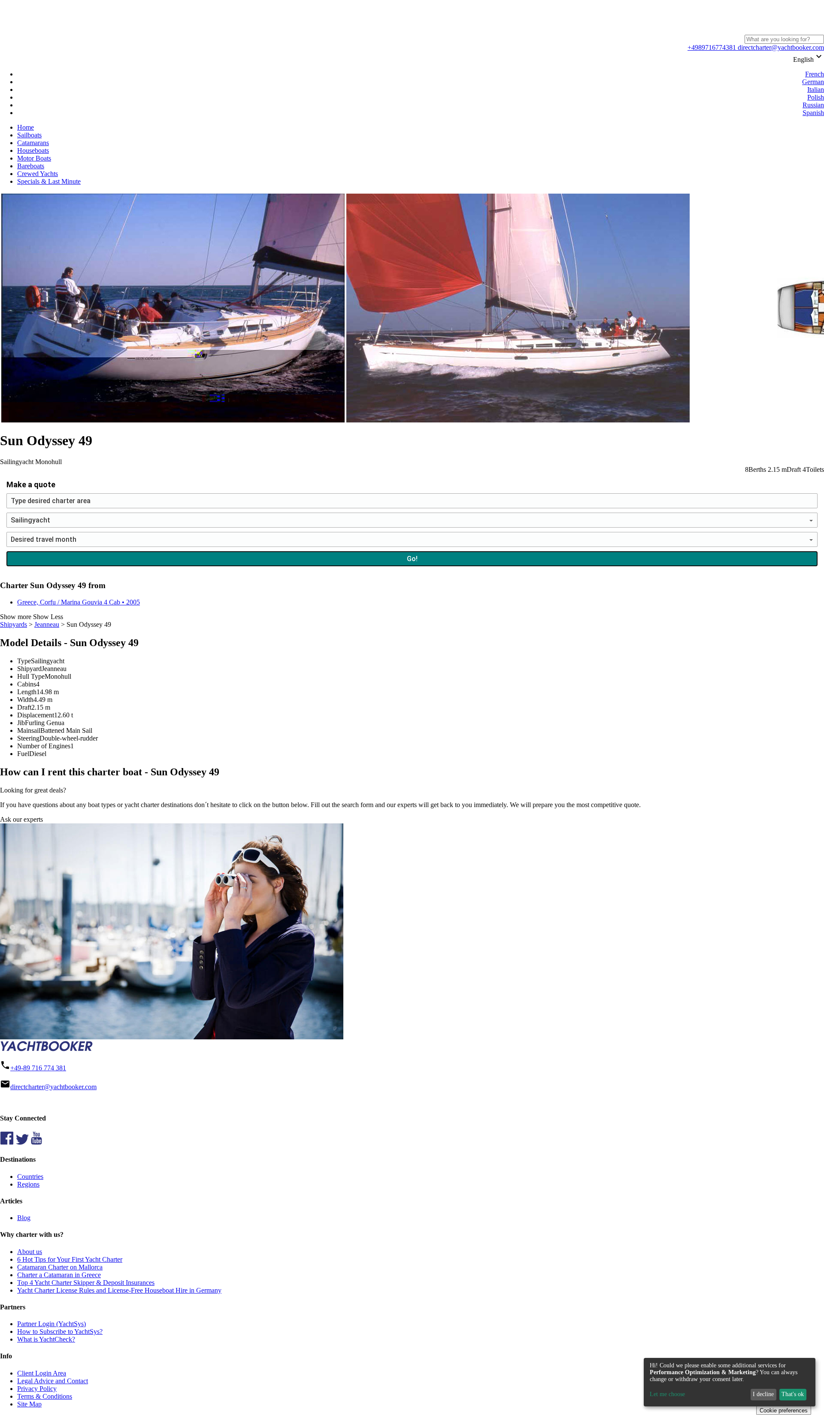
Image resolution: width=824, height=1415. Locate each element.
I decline (763, 1394)
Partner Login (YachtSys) (51, 1323)
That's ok (793, 1394)
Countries (30, 1176)
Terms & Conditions (44, 1396)
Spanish (813, 112)
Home (25, 127)
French (814, 74)
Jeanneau (46, 624)
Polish (815, 97)
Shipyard (29, 668)
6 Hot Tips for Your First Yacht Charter (69, 1259)
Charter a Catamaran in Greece (59, 1274)
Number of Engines (43, 746)
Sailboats (29, 135)
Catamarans (33, 142)
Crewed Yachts (37, 173)
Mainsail (28, 730)
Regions (28, 1184)
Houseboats (33, 150)
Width (25, 699)
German (813, 81)
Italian (815, 89)
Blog (23, 1217)
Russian (813, 105)
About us (29, 1251)
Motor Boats (34, 158)
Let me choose (667, 1394)
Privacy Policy (37, 1388)
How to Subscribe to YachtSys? (60, 1331)
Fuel (23, 753)
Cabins (26, 684)
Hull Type (31, 676)
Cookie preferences (784, 1410)
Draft (24, 707)
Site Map (29, 1404)
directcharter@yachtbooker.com (780, 47)
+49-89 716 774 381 (38, 1068)
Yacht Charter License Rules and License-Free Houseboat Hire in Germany (119, 1290)
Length (26, 691)
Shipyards (13, 624)
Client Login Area (41, 1373)
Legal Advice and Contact (52, 1381)
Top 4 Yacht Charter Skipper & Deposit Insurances (85, 1282)
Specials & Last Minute (49, 181)
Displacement (35, 715)
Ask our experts (21, 819)
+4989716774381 (712, 47)
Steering (28, 738)
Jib (21, 722)
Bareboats (30, 166)
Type (24, 661)
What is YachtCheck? (46, 1339)
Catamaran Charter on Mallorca (60, 1267)
